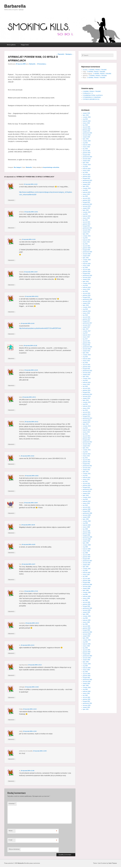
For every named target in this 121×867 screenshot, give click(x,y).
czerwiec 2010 (87, 497)
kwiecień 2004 (86, 644)
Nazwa (10, 830)
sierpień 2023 (86, 184)
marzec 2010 (86, 503)
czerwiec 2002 (87, 687)
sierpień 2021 (86, 232)
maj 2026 (85, 119)
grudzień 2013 (86, 414)
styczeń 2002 (86, 697)
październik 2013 (87, 418)
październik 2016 (87, 347)
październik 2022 (87, 204)
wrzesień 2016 (87, 349)
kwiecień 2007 (86, 572)
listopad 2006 (86, 582)
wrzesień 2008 (87, 539)
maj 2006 (85, 594)
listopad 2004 (86, 630)
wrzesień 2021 (87, 230)
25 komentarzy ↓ (42, 64)
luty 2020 (85, 267)
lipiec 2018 (86, 305)
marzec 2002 (86, 693)
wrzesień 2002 (87, 681)
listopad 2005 (86, 606)
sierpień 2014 (86, 398)
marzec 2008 (86, 551)
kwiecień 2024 (86, 168)
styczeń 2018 (86, 317)
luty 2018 (85, 315)
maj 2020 (85, 261)
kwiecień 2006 (86, 596)
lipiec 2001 (86, 709)
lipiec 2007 (86, 566)
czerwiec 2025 (87, 141)
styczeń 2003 (86, 673)
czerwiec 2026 (87, 117)
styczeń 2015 (86, 388)
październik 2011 (87, 465)
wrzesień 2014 (87, 396)
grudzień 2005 (86, 604)
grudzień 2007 (86, 556)
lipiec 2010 (86, 495)
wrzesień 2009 (87, 515)
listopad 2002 (86, 677)
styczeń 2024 (86, 174)
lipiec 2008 (86, 543)
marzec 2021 (86, 242)
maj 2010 (85, 499)
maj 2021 (85, 238)
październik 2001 (87, 703)
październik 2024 (87, 156)
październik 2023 (87, 180)
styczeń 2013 (86, 436)
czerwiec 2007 (87, 568)
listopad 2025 (86, 131)
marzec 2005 (86, 622)
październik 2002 (87, 679)
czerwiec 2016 (87, 354)
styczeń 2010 (86, 507)
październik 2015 (87, 370)
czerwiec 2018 (87, 307)
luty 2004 (85, 648)
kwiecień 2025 (86, 144)
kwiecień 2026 (86, 121)
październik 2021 (87, 228)
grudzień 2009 (86, 509)
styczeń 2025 (86, 150)
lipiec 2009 (86, 519)
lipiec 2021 (86, 234)
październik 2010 (87, 489)
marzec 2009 (86, 527)
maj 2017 (85, 333)
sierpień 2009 (86, 517)
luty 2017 (85, 339)
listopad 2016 (86, 345)
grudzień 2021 (86, 224)
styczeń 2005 (86, 626)
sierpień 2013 (86, 422)
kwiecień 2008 (86, 549)
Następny (69, 54)
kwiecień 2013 (86, 430)
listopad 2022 (86, 202)
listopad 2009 (86, 511)
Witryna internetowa (14, 849)
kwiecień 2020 (86, 263)
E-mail (10, 840)
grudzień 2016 (86, 343)
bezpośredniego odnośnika (51, 167)
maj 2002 (85, 689)
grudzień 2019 (86, 271)
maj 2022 (85, 214)
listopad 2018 (86, 297)
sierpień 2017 (86, 327)
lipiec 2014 (86, 400)
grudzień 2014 (86, 390)
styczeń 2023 (86, 198)
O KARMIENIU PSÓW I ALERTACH (93, 95)
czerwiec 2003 (87, 663)
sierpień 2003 (86, 659)
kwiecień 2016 (86, 358)
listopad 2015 (86, 368)
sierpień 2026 (86, 113)
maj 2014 (85, 404)
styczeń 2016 (86, 364)
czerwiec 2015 (87, 378)
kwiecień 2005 (86, 620)
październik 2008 (87, 537)
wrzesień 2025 (87, 135)
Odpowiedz (11, 200)
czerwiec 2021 (87, 236)
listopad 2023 (86, 178)
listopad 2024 (86, 154)
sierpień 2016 (86, 350)
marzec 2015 (86, 384)
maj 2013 (85, 428)
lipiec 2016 (86, 352)
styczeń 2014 (86, 412)
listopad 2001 (86, 701)
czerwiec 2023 (87, 188)
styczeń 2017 (86, 341)
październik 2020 (87, 251)
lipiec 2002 (86, 685)
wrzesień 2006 (87, 586)
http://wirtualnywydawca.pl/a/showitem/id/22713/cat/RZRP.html (40, 328)
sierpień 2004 (86, 636)
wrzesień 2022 (87, 206)
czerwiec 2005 (87, 616)
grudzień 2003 (86, 652)
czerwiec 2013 (87, 426)
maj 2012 (85, 452)
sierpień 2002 (86, 683)
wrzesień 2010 (87, 491)
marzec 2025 (86, 146)
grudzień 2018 (86, 295)
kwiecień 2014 (86, 406)
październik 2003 (87, 655)
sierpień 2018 (86, 303)
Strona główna (11, 44)
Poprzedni (60, 54)
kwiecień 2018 (86, 311)
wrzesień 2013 (87, 420)
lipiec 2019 (86, 281)
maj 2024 (85, 166)
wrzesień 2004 (87, 634)
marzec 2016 (86, 360)
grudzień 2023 (86, 176)
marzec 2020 (86, 265)
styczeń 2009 (86, 531)
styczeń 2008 (86, 555)
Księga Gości (25, 44)
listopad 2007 (86, 558)
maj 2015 (85, 380)
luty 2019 (85, 291)
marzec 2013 (86, 432)
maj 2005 (85, 618)
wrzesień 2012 (87, 444)
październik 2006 (87, 584)
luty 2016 (85, 362)
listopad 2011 (86, 463)
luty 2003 (85, 671)
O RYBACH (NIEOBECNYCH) (91, 99)
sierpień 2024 (86, 160)
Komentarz (12, 803)
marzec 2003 (86, 669)
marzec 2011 (86, 479)
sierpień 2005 (86, 612)
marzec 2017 (86, 337)
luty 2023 (85, 196)
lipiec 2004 (86, 638)
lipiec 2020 (86, 257)
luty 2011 (85, 481)
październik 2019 (87, 275)
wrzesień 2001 (87, 705)
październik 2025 (87, 133)
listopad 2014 (86, 392)
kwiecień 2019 (86, 287)
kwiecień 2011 (86, 477)
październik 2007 (87, 560)
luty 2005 (85, 624)
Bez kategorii (18, 167)
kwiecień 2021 (86, 240)
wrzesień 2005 (87, 610)
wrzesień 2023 (87, 182)
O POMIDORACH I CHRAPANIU (92, 97)
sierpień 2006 (86, 588)
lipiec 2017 (86, 329)
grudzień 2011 (86, 461)
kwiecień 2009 (86, 525)
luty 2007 (85, 576)
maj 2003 (85, 665)
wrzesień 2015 (87, 372)
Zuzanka (85, 69)
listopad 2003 (86, 654)
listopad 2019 (86, 273)
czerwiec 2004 (87, 640)
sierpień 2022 (86, 208)
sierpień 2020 (86, 255)
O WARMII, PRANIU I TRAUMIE (98, 69)
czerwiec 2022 (87, 212)
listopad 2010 (86, 487)
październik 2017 (87, 323)
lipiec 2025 (86, 139)
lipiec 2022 (86, 210)
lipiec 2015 (86, 376)
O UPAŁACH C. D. (88, 93)
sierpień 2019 (86, 279)
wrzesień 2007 (87, 562)
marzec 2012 (86, 456)
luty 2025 (85, 148)
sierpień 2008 (86, 541)
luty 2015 (85, 386)
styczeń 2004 (86, 650)
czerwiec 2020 (87, 259)
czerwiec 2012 (87, 449)
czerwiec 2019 (87, 283)
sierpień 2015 (86, 374)
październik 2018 (87, 299)
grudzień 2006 (86, 580)
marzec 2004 (86, 646)
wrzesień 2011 (86, 467)
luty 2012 (85, 457)
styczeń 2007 (86, 578)
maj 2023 (85, 190)
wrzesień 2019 (87, 277)
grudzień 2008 (86, 533)
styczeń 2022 (86, 222)
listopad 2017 (86, 321)
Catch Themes (112, 863)
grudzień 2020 (86, 248)
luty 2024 (85, 172)
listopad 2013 (86, 416)
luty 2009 (85, 529)
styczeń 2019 (86, 293)
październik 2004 (87, 632)
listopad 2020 (86, 250)
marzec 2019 (86, 289)
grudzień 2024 (86, 152)
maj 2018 (85, 309)
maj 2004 (85, 642)
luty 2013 (85, 434)
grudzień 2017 (86, 319)
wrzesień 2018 (87, 301)
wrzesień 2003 (87, 657)
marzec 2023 (86, 194)
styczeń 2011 (86, 483)
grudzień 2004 (86, 628)
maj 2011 (85, 475)
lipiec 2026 (86, 115)
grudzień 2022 (86, 200)
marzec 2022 (86, 218)
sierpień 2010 (86, 493)
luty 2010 (85, 505)
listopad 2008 (86, 535)
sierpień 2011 (86, 469)
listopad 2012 (86, 440)
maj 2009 (85, 523)
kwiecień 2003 (86, 667)
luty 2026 (85, 125)
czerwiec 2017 (87, 331)
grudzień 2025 (86, 129)
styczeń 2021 (86, 246)
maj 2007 (85, 570)
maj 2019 (85, 285)
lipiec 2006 (86, 590)
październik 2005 (87, 608)
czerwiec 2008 (87, 545)
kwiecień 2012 (86, 454)
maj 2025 (85, 143)
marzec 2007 (86, 574)
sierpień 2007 (86, 564)
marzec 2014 (86, 408)
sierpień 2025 (86, 137)
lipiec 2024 (86, 162)
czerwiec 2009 (87, 521)
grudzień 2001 (86, 699)
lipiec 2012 (86, 448)
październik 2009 (87, 513)
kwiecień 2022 (86, 216)
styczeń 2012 (86, 459)
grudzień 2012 (86, 438)
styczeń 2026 (86, 127)
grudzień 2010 (86, 485)
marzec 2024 (86, 170)
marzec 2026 (86, 123)
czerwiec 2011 (86, 473)
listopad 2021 (86, 226)
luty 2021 (85, 244)
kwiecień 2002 (86, 691)
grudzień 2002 (86, 675)
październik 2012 (87, 442)
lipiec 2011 (85, 471)
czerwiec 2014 (87, 402)
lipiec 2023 (86, 186)
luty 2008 (85, 553)
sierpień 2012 (86, 446)
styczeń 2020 (86, 269)
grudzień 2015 (86, 366)
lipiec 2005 (86, 614)
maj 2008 (85, 547)
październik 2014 (87, 394)
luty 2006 (85, 600)
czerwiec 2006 (87, 592)
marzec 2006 (86, 598)
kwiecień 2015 (86, 382)
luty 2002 (85, 695)
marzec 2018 (86, 313)
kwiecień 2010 (86, 501)
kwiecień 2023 (86, 192)
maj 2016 (85, 356)
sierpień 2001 (86, 707)
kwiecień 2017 (86, 335)
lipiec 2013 (86, 424)
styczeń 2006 (86, 602)
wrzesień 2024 (87, 158)
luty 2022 (85, 220)
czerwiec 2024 (87, 164)
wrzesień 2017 (87, 325)
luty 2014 (85, 410)
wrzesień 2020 (87, 253)
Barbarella (15, 6)
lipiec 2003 (86, 662)
